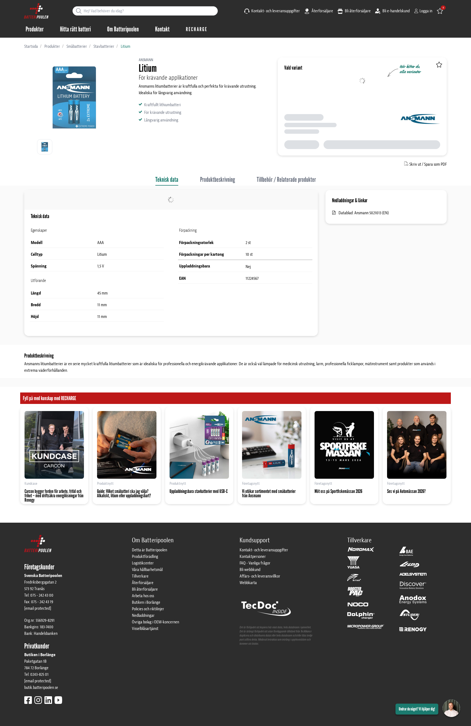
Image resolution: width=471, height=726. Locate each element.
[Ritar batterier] (354, 580)
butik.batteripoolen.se (41, 687)
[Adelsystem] (413, 576)
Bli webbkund (250, 569)
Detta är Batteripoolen (149, 550)
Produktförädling (145, 556)
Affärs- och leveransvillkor (260, 576)
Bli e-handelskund (396, 11)
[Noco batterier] (358, 607)
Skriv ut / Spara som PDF (428, 164)
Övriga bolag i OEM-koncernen (155, 622)
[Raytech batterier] (409, 567)
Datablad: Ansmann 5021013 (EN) (364, 213)
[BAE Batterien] (406, 554)
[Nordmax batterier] (361, 551)
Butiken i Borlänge (146, 602)
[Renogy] (413, 629)
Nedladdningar (143, 615)
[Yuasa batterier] (353, 565)
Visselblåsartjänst (145, 628)
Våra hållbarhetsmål (147, 569)
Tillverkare (140, 576)
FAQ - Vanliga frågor (255, 563)
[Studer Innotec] (409, 617)
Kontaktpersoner (253, 556)
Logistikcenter (143, 563)
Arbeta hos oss (143, 596)
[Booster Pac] (355, 594)
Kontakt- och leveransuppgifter (275, 11)
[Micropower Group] (365, 629)
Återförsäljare (322, 11)
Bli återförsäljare (357, 11)
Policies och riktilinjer (148, 609)
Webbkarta (248, 582)
